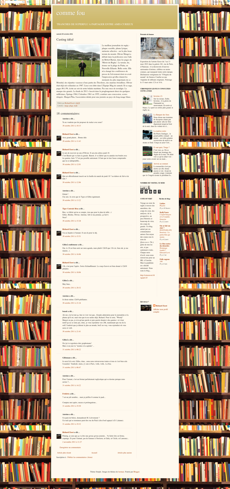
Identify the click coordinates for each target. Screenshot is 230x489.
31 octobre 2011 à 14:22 (71, 385)
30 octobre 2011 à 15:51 (71, 236)
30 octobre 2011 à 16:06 (71, 254)
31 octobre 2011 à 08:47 (71, 367)
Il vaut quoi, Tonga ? (161, 147)
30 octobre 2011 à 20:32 (71, 287)
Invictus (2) (158, 96)
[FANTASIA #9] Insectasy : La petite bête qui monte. (166, 233)
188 (161, 261)
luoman (121, 471)
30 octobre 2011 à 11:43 (71, 141)
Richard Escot (68, 134)
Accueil (94, 452)
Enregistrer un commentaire (70, 447)
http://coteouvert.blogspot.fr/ (147, 276)
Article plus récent (64, 452)
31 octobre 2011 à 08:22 (71, 349)
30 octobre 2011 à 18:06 (71, 272)
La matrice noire (160, 131)
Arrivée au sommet (161, 163)
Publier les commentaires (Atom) (80, 457)
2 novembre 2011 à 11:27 (72, 442)
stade (75, 106)
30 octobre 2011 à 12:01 (71, 164)
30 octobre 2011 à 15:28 (71, 221)
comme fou (70, 12)
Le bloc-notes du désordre (165, 244)
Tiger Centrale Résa (70, 208)
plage (71, 106)
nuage (67, 106)
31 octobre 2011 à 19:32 (71, 424)
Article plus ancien (125, 452)
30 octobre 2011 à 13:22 (71, 200)
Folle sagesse (165, 259)
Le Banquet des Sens (161, 114)
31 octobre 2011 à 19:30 (71, 406)
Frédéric (65, 393)
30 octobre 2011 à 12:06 (71, 182)
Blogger (136, 471)
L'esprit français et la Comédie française (165, 216)
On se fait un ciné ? (165, 226)
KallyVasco (164, 212)
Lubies (162, 203)
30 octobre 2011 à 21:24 (71, 303)
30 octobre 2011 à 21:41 (71, 331)
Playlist (162, 205)
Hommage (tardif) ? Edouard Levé (165, 250)
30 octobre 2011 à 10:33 (71, 125)
